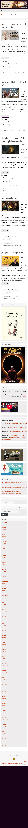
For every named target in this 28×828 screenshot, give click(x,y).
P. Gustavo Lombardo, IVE (7, 70)
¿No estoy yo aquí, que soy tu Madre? (17, 435)
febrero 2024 (4, 569)
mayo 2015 (4, 708)
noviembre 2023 (5, 576)
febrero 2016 (4, 686)
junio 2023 (4, 585)
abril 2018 (4, 649)
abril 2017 (4, 658)
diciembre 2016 (5, 663)
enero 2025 (4, 553)
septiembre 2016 (5, 670)
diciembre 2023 (5, 574)
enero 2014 (4, 743)
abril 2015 (4, 710)
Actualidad (4, 186)
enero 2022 (4, 614)
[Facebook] (14, 759)
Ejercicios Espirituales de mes (13, 763)
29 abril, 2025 (17, 296)
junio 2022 (4, 602)
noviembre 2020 (5, 632)
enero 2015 (4, 715)
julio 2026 (4, 524)
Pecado (22, 186)
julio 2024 (4, 557)
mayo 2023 (4, 588)
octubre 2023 (4, 578)
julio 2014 (4, 729)
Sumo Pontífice (22, 72)
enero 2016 (4, 689)
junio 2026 (4, 527)
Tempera (20, 764)
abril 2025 (4, 548)
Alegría (4, 72)
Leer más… (5, 58)
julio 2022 (4, 600)
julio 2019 (4, 640)
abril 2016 (4, 682)
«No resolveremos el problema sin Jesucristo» (11, 491)
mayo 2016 (4, 679)
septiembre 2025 (5, 539)
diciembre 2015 (5, 691)
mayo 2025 (4, 546)
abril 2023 (4, 590)
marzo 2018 (4, 651)
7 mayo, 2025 (17, 185)
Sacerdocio (9, 298)
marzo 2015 (4, 712)
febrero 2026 (4, 534)
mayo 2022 (4, 604)
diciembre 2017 (5, 654)
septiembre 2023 (5, 581)
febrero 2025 (4, 550)
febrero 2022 (4, 611)
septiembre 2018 (5, 644)
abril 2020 (4, 637)
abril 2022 (4, 607)
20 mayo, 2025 (17, 70)
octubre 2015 (4, 696)
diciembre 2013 (5, 745)
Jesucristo (14, 130)
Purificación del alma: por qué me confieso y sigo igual (13, 482)
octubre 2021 (4, 618)
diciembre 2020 (5, 630)
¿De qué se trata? (8, 761)
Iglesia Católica (13, 72)
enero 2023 (4, 593)
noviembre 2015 (5, 693)
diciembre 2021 (5, 616)
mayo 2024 (4, 562)
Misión (18, 72)
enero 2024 (4, 571)
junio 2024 (4, 560)
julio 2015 (4, 703)
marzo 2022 (4, 609)
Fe (6, 72)
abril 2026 (4, 532)
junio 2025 (4, 543)
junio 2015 (4, 705)
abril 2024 (4, 564)
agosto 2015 (4, 701)
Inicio (3, 761)
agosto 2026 (4, 522)
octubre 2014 (4, 722)
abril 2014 (4, 736)
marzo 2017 (4, 661)
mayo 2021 (4, 625)
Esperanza (8, 186)
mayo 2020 (4, 635)
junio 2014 (4, 731)
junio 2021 (4, 623)
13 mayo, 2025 (17, 128)
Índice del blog (24, 761)
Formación (9, 72)
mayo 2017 (4, 656)
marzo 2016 (4, 684)
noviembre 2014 (5, 719)
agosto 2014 (4, 726)
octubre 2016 (4, 668)
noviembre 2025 (5, 536)
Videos (20, 763)
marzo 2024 (4, 567)
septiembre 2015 (5, 698)
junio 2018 (4, 646)
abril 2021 (4, 628)
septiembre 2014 (5, 724)
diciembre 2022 (5, 595)
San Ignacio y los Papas (9, 198)
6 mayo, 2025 (17, 243)
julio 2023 (4, 583)
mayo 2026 (4, 529)
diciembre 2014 (5, 717)
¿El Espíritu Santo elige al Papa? (12, 252)
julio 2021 (4, 621)
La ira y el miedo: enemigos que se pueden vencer (11, 493)
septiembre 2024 (5, 555)
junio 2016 (4, 677)
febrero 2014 (4, 740)
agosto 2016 (4, 672)
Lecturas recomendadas (17, 761)
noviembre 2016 (5, 665)
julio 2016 (4, 675)
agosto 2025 (4, 541)
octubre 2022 (4, 597)
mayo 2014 (4, 733)
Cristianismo (5, 130)
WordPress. (25, 764)
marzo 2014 (4, 738)
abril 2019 (4, 642)
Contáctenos (4, 763)
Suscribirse (4, 514)
